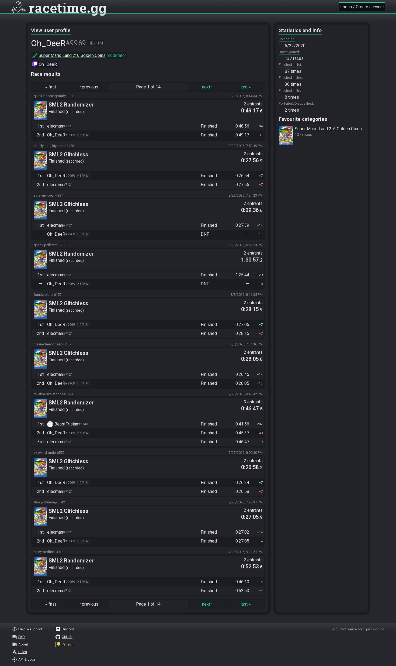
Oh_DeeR (48, 64)
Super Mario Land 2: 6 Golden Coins (72, 55)
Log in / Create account (362, 6)
